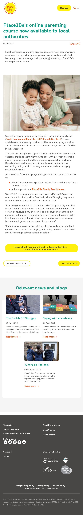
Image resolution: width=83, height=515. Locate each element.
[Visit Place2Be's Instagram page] (15, 442)
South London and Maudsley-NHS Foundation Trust (33, 139)
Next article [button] (67, 263)
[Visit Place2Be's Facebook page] (10, 442)
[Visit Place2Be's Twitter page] (5, 442)
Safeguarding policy (25, 485)
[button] (74, 8)
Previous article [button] (18, 263)
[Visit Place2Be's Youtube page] (24, 442)
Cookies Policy (58, 485)
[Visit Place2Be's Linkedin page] (19, 442)
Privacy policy (43, 485)
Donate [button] (64, 7)
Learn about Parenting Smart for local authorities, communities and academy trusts (40, 248)
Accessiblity (52, 488)
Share (73, 43)
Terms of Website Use (34, 488)
